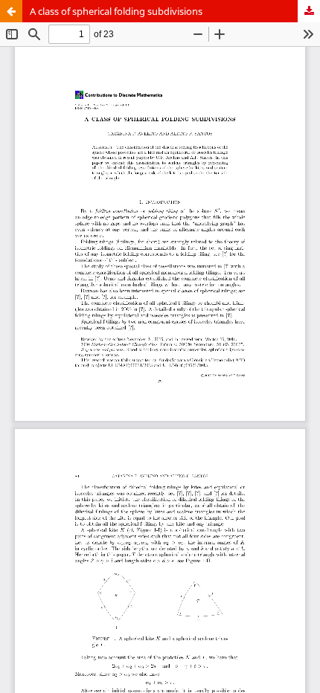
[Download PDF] (309, 11)
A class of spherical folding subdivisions (116, 11)
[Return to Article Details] (11, 11)
